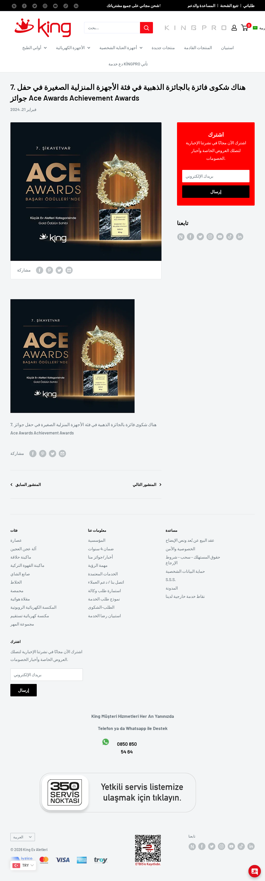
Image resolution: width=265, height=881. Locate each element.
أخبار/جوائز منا (100, 556)
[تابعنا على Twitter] (34, 5)
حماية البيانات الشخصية (185, 571)
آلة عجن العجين (23, 548)
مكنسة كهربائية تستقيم (29, 615)
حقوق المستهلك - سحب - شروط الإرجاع (193, 559)
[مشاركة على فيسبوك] (39, 270)
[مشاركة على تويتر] (59, 270)
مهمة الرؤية (98, 565)
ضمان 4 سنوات (101, 548)
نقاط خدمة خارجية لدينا (185, 596)
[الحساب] (234, 28)
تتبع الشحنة (229, 5)
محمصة (17, 590)
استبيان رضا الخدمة (104, 615)
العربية (18, 837)
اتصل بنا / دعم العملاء (106, 581)
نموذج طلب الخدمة (104, 598)
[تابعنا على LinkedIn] (76, 5)
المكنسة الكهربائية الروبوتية (33, 607)
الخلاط (16, 581)
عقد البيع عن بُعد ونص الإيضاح (190, 540)
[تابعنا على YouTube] (55, 5)
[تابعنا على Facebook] (14, 5)
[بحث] (146, 27)
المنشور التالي (144, 484)
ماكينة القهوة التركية (27, 565)
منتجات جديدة (163, 47)
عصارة (16, 540)
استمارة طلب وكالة (104, 590)
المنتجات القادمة (198, 47)
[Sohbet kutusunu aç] (254, 871)
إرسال (215, 191)
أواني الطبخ (31, 47)
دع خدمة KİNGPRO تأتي (128, 63)
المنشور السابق (28, 484)
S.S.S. (171, 579)
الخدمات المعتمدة (103, 573)
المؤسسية (96, 540)
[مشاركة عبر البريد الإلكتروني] (69, 270)
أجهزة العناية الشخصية (118, 47)
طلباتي (249, 5)
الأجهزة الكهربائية (70, 47)
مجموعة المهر (22, 623)
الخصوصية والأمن (180, 548)
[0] (244, 28)
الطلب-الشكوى (101, 607)
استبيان (227, 47)
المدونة (172, 587)
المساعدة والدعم (201, 5)
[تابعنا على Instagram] (45, 5)
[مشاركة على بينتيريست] (49, 270)
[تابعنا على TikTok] (65, 5)
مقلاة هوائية (20, 598)
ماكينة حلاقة (20, 556)
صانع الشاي (20, 573)
